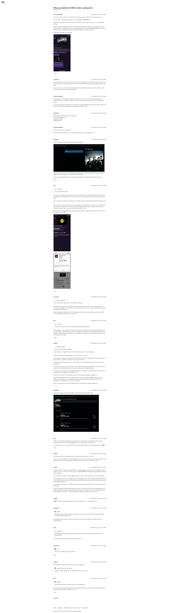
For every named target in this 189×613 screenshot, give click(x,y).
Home (55, 607)
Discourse (61, 611)
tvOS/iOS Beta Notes (61, 568)
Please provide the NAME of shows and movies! (73, 8)
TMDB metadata (57, 120)
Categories (60, 607)
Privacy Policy (85, 607)
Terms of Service (77, 607)
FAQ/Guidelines (67, 607)
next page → (57, 598)
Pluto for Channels (78, 470)
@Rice (55, 501)
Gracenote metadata (58, 119)
